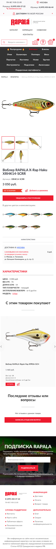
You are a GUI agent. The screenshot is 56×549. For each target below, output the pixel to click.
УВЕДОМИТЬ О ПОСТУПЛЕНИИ (28, 198)
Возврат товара (41, 504)
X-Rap (15, 294)
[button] (14, 8)
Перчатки (10, 60)
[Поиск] (4, 42)
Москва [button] (21, 248)
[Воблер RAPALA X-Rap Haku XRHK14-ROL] (21, 227)
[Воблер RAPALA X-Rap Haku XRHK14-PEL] (9, 227)
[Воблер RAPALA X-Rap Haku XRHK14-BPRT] (21, 215)
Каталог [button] (14, 30)
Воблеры (33, 49)
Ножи (36, 60)
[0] (50, 42)
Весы (46, 55)
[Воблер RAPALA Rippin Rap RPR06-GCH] (28, 339)
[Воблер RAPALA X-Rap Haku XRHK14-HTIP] (47, 215)
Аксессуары (44, 65)
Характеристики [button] (28, 239)
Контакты (28, 35)
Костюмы (24, 60)
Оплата (38, 500)
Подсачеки (29, 65)
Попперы (35, 55)
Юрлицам (27, 30)
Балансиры (21, 55)
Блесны (45, 49)
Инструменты (13, 65)
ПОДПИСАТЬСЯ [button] (28, 468)
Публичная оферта (15, 522)
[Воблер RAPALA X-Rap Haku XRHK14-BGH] (9, 215)
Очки (9, 55)
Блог (37, 514)
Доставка (39, 496)
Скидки (38, 518)
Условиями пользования (26, 476)
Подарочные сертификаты (28, 70)
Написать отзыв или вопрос (28, 420)
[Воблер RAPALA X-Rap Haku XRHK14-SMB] (34, 227)
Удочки (46, 60)
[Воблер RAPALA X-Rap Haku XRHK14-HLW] (34, 215)
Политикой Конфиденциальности (40, 474)
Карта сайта (12, 518)
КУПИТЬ (10, 384)
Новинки (41, 30)
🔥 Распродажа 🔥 (16, 49)
